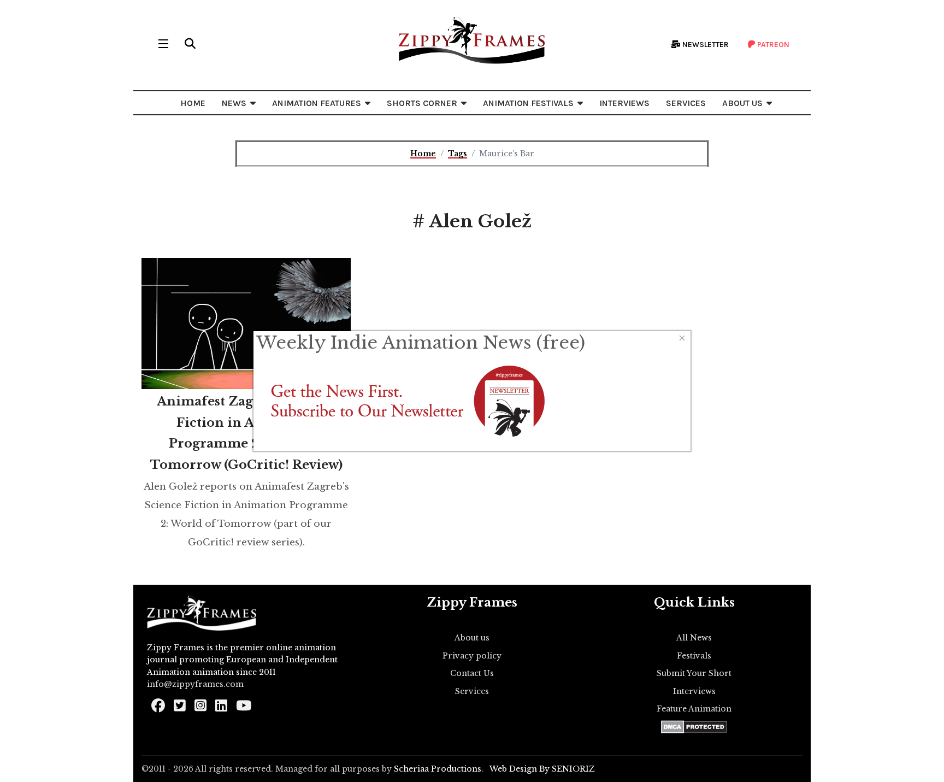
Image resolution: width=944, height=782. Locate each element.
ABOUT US (742, 103)
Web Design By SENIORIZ (542, 769)
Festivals (694, 656)
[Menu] (163, 44)
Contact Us (472, 673)
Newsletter (705, 44)
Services (472, 691)
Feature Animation (694, 709)
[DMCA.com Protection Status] (694, 726)
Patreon (772, 44)
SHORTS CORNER (422, 103)
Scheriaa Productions (437, 769)
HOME (192, 103)
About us (472, 638)
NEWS (234, 103)
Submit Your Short (694, 673)
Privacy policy (472, 656)
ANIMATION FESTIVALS (528, 103)
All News (694, 638)
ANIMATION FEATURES (316, 103)
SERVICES (686, 103)
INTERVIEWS (624, 103)
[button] (190, 43)
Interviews (694, 691)
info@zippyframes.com (195, 684)
